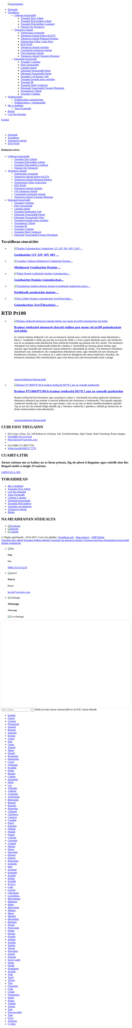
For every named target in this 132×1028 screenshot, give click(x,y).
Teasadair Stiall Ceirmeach (34, 85)
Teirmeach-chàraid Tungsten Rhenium (40, 56)
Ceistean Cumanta (17, 497)
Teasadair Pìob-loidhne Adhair (36, 21)
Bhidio (11, 111)
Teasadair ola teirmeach (20, 506)
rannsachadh (20, 379)
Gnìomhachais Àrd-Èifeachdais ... (36, 305)
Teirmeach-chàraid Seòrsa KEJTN (38, 35)
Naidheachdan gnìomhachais (28, 99)
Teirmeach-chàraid (23, 29)
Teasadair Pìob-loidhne (19, 503)
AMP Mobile (97, 537)
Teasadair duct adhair (12, 540)
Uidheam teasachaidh (25, 15)
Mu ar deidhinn (15, 105)
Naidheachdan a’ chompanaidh (30, 102)
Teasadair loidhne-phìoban (36, 540)
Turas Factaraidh (22, 108)
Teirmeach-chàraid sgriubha (35, 47)
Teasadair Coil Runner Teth (35, 76)
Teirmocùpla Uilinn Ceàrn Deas (37, 41)
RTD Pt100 (26, 44)
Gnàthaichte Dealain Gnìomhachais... (39, 280)
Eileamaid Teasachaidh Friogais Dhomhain (42, 88)
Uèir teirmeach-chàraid (32, 53)
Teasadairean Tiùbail (31, 91)
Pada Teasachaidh (30, 64)
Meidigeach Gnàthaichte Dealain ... (37, 267)
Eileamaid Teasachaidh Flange (36, 73)
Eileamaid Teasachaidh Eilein (36, 70)
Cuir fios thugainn (17, 114)
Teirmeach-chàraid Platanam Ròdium (39, 38)
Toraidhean (13, 12)
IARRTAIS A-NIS (10, 472)
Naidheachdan (15, 96)
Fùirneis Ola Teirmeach (32, 27)
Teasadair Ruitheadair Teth (27, 211)
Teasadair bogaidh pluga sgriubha (38, 79)
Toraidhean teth (66, 537)
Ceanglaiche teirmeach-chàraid (36, 50)
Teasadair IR (27, 82)
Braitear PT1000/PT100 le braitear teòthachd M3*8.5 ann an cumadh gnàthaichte (68, 391)
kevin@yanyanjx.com (19, 592)
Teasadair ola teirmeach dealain (67, 540)
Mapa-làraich (82, 537)
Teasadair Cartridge (30, 61)
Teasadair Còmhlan (30, 93)
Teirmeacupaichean (93, 540)
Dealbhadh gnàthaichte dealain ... (36, 292)
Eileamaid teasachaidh (25, 59)
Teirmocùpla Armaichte (32, 32)
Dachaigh (13, 9)
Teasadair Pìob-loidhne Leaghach (38, 24)
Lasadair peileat (29, 67)
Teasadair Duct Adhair (32, 18)
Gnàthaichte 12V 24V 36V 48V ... (36, 254)
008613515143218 (17, 567)
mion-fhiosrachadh (36, 379)
